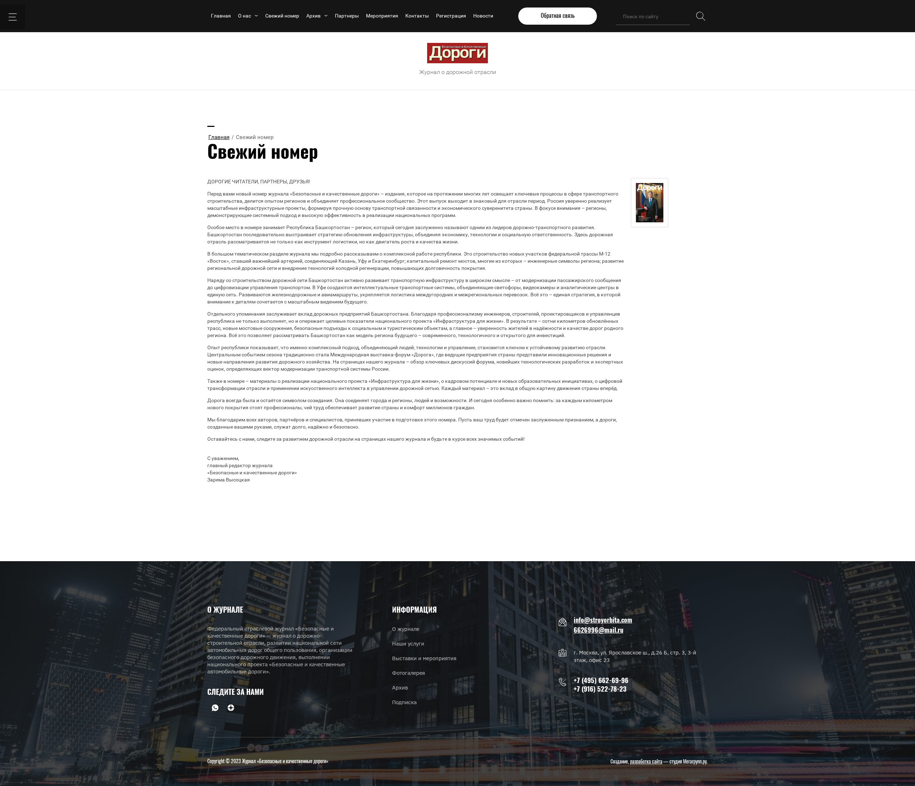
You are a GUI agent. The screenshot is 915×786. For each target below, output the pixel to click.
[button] (557, 16)
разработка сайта (646, 762)
